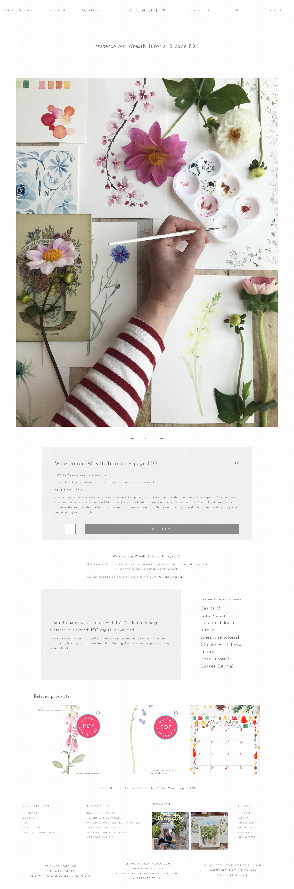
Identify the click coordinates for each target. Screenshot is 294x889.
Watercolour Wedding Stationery (114, 822)
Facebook (245, 827)
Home (102, 788)
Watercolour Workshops (107, 832)
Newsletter (247, 837)
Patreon (244, 817)
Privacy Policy (34, 827)
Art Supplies (128, 788)
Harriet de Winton (102, 813)
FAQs (26, 822)
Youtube (244, 813)
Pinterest (245, 832)
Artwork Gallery (100, 837)
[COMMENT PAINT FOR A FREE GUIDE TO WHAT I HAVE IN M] (170, 831)
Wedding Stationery (18, 10)
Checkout (30, 813)
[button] (137, 10)
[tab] (142, 438)
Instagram (246, 822)
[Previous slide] (132, 438)
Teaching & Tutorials (104, 817)
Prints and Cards (55, 10)
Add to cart (162, 529)
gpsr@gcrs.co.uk (147, 878)
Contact (275, 10)
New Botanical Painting (106, 643)
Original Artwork (92, 10)
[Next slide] (161, 438)
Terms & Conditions (38, 832)
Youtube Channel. (171, 577)
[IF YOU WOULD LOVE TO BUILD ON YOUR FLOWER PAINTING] (209, 831)
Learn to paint (202, 10)
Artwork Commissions (105, 827)
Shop (238, 10)
